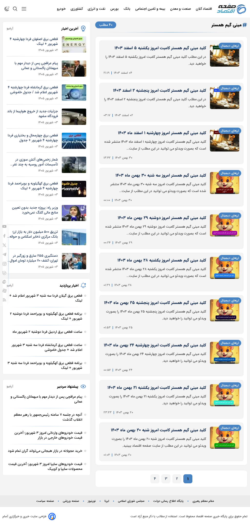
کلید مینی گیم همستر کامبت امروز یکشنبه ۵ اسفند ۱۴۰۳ (160, 48)
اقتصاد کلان (204, 8)
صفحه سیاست (45, 501)
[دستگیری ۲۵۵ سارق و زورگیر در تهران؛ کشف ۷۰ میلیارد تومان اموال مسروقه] (74, 261)
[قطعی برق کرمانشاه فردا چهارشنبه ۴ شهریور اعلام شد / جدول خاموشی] (74, 92)
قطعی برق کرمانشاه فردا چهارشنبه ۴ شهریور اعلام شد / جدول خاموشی (33, 90)
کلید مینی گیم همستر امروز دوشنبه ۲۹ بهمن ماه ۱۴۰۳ (162, 218)
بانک (127, 8)
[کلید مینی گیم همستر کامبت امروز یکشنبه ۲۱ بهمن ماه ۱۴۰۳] (224, 399)
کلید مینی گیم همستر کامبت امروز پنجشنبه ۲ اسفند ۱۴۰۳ (159, 90)
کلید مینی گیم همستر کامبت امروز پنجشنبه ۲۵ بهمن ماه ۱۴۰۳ (155, 303)
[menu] (24, 8)
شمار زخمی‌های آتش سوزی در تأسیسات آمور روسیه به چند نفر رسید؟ (35, 162)
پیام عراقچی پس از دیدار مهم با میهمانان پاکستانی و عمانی (36, 66)
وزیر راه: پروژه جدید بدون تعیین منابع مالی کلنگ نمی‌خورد (35, 210)
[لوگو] (231, 9)
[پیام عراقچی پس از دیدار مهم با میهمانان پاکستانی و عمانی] (74, 69)
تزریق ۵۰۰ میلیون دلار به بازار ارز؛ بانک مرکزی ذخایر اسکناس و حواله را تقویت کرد (32, 234)
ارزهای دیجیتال (230, 45)
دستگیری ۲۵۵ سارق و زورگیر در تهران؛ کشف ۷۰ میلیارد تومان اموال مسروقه (34, 258)
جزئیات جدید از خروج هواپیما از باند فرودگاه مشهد (32, 114)
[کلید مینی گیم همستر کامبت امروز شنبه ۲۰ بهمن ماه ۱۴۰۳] (224, 442)
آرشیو (10, 28)
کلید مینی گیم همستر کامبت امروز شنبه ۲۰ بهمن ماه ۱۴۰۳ (158, 430)
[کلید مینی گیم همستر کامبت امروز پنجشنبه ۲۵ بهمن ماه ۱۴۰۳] (224, 314)
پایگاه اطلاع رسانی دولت (168, 501)
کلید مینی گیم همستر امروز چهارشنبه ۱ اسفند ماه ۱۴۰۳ (162, 133)
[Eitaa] (4, 282)
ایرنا (106, 501)
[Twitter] (4, 245)
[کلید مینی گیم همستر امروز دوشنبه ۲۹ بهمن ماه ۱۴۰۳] (224, 229)
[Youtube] (4, 226)
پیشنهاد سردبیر (67, 386)
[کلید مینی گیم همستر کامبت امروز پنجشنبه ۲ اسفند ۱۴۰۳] (224, 102)
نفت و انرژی (97, 8)
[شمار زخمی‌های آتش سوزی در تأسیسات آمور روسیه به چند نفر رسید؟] (74, 165)
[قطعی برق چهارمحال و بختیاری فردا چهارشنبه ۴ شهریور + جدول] (74, 141)
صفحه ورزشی (71, 501)
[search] (15, 8)
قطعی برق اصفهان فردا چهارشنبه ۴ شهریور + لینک (34, 41)
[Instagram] (4, 264)
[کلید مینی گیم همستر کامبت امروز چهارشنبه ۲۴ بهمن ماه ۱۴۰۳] (224, 357)
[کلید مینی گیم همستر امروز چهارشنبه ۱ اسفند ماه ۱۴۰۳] (224, 145)
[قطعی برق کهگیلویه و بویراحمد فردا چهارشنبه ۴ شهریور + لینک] (74, 189)
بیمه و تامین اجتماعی (150, 8)
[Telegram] (4, 254)
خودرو (62, 8)
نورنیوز (92, 501)
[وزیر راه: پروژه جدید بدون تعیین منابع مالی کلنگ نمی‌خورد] (74, 213)
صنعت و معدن (181, 8)
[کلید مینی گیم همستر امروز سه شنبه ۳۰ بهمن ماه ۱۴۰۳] (224, 187)
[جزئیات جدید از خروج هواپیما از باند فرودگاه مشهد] (74, 117)
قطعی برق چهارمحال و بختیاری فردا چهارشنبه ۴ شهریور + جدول (33, 138)
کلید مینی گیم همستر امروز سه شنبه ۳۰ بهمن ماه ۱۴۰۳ (160, 175)
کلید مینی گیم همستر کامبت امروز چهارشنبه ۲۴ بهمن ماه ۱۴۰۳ (155, 345)
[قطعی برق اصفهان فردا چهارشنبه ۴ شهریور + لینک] (74, 44)
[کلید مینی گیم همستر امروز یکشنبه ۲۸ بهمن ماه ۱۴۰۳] (224, 272)
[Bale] (4, 273)
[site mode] (7, 9)
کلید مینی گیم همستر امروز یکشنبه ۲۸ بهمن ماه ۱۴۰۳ (161, 260)
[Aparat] (4, 291)
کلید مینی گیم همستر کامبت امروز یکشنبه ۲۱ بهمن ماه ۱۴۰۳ (156, 387)
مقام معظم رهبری (203, 501)
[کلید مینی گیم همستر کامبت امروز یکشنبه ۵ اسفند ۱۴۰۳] (224, 60)
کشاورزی (77, 8)
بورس (115, 8)
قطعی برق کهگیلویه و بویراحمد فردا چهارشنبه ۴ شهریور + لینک (33, 186)
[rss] (4, 300)
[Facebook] (4, 236)
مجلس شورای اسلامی (131, 501)
